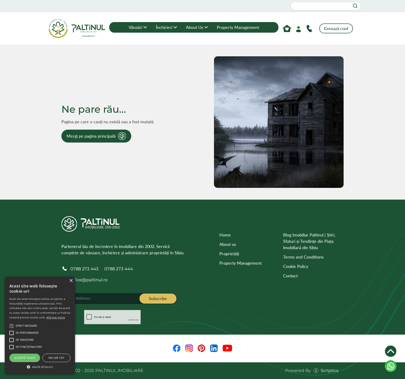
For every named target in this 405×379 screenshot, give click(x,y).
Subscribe (158, 298)
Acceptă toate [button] (24, 358)
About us (194, 27)
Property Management (238, 27)
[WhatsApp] (391, 366)
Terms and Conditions (303, 256)
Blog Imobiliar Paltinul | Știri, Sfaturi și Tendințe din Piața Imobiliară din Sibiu (309, 241)
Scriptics (329, 370)
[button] (39, 366)
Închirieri (164, 27)
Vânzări (135, 27)
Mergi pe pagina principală (91, 136)
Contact (290, 275)
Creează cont (336, 28)
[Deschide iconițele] (390, 351)
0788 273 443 (84, 268)
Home (225, 234)
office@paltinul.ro (89, 279)
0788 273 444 (118, 268)
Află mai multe (55, 317)
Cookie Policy (295, 266)
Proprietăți (229, 253)
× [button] (71, 280)
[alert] (40, 325)
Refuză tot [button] (56, 358)
